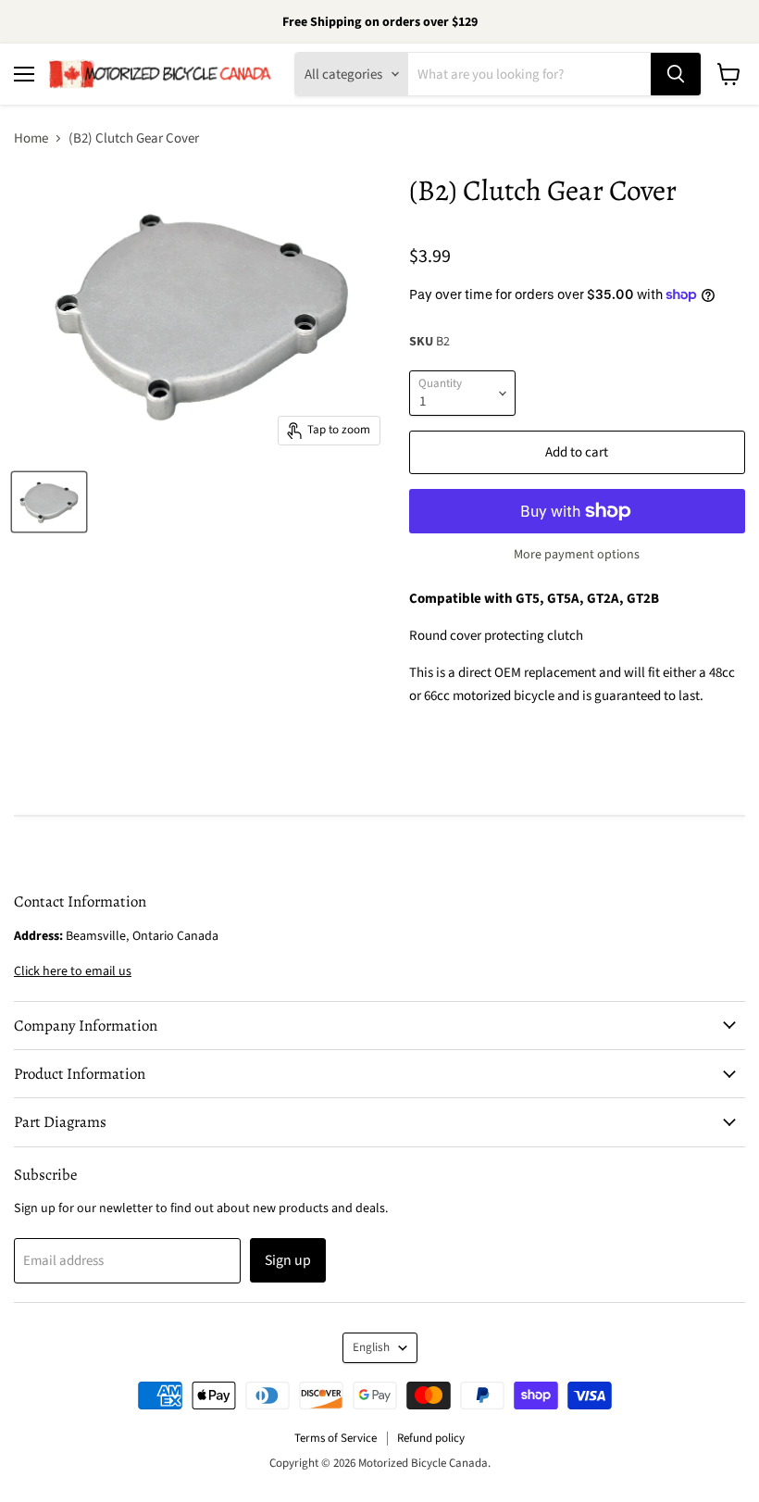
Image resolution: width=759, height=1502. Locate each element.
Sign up (288, 1260)
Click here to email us (72, 971)
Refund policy (431, 1438)
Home (31, 138)
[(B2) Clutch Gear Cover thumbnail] (49, 502)
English (371, 1347)
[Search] (676, 74)
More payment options (577, 554)
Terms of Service (335, 1438)
